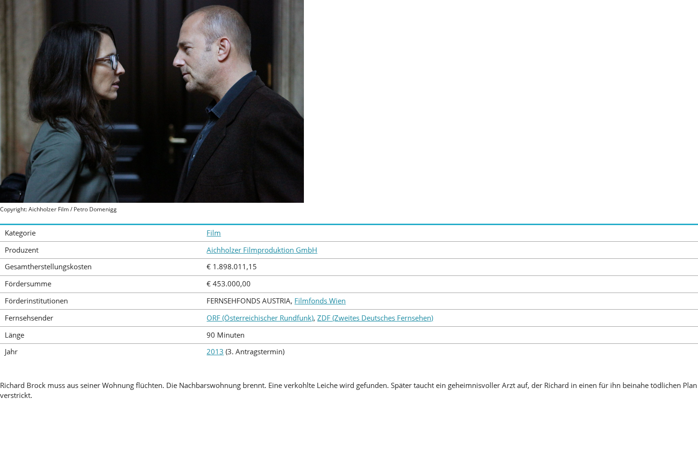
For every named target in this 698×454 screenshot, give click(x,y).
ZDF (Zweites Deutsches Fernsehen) (375, 317)
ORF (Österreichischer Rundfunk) (260, 317)
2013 (215, 351)
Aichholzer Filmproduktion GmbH (262, 250)
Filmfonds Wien (320, 300)
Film (214, 232)
